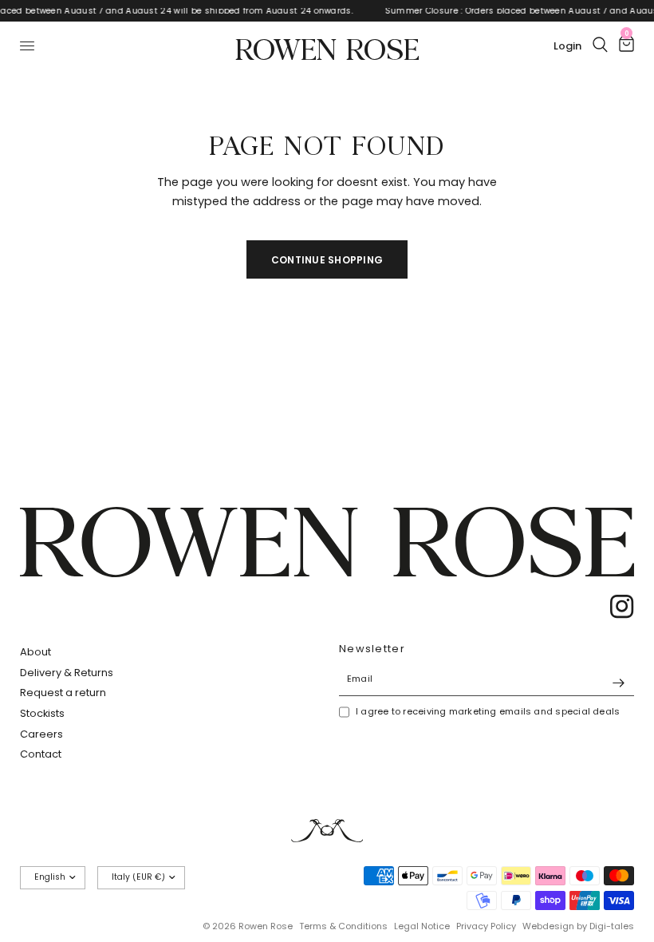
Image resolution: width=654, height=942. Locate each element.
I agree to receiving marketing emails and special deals (488, 711)
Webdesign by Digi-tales (578, 926)
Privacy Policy (486, 926)
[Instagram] (616, 606)
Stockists (42, 713)
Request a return (63, 692)
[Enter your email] (618, 683)
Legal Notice (422, 926)
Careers (41, 734)
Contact (40, 754)
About (35, 651)
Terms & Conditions (343, 926)
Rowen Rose (327, 46)
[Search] (600, 44)
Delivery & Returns (66, 672)
